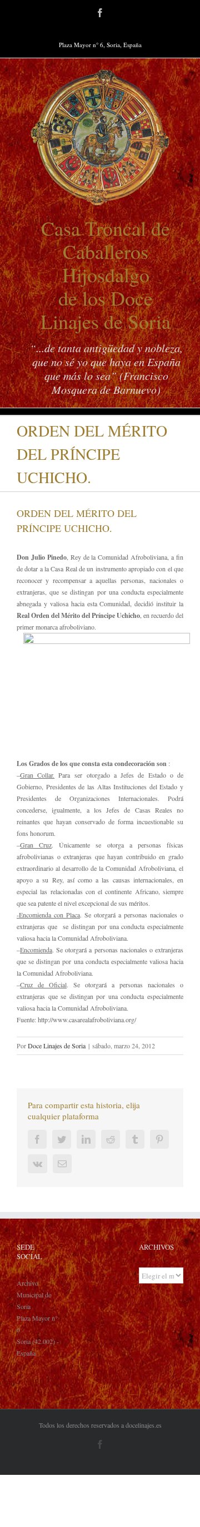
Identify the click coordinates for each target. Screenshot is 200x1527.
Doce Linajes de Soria (57, 1045)
